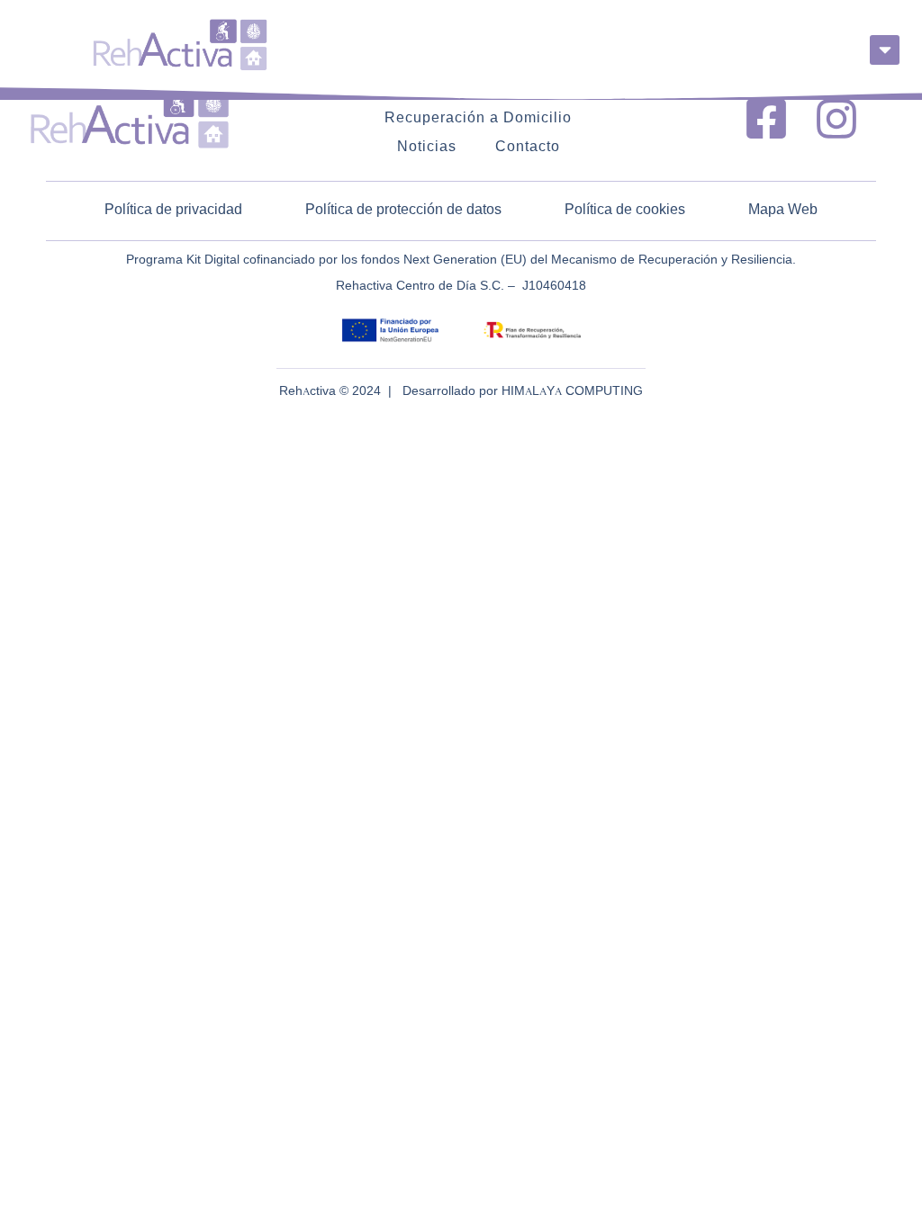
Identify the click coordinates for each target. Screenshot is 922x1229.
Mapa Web (783, 210)
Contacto (527, 147)
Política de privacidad (173, 210)
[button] (884, 50)
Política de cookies (625, 210)
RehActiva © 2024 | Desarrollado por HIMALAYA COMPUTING (461, 391)
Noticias (426, 147)
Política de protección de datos (403, 210)
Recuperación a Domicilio (478, 119)
